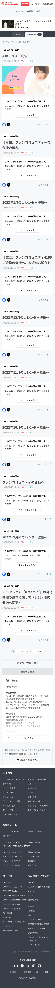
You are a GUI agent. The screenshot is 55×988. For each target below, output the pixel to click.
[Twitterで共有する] (8, 124)
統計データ (32, 865)
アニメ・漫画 (8, 792)
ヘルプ (30, 895)
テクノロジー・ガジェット (13, 779)
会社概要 (12, 972)
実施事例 (31, 861)
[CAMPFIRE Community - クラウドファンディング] (9, 3)
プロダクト (7, 783)
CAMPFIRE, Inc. (28, 977)
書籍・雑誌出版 (34, 801)
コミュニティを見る (27, 115)
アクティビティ (33, 34)
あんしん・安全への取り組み (39, 886)
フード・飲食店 (9, 788)
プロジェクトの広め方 (12, 865)
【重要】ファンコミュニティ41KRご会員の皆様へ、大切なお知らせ (27, 260)
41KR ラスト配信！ (16, 55)
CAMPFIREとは (33, 882)
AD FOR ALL (7, 913)
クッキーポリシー (35, 944)
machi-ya (6, 926)
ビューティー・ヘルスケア (38, 805)
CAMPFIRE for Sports (11, 904)
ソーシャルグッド (10, 814)
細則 (29, 915)
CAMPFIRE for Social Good (14, 895)
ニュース (31, 891)
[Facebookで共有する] (4, 124)
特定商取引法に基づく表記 (38, 924)
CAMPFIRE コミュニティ (12, 886)
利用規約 (31, 911)
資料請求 (25, 3)
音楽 (29, 783)
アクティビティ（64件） (12, 42)
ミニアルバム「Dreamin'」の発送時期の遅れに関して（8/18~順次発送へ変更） (27, 597)
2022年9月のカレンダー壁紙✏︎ (24, 537)
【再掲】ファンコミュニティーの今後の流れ (26, 145)
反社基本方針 (33, 933)
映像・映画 (32, 797)
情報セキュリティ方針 (36, 928)
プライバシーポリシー (36, 919)
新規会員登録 (48, 4)
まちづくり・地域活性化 (37, 779)
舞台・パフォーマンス (36, 810)
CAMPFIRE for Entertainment (14, 899)
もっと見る (43, 124)
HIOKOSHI (7, 917)
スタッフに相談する (35, 831)
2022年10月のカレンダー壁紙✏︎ (25, 427)
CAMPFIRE (7, 882)
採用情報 (27, 972)
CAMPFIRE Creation (10, 891)
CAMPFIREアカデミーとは (13, 852)
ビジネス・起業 (9, 805)
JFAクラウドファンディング (14, 921)
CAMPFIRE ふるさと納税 (12, 908)
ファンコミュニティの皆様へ (23, 482)
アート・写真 (8, 810)
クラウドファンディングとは (14, 856)
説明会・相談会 (34, 852)
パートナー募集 (42, 972)
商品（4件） (27, 42)
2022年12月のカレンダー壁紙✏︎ (25, 317)
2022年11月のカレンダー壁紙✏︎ (25, 372)
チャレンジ (32, 788)
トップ (18, 34)
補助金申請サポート (11, 930)
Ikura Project (23, 27)
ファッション (8, 797)
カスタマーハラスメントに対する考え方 (39, 939)
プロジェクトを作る (11, 831)
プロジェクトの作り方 (12, 861)
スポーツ (31, 792)
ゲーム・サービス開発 (12, 801)
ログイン (37, 4)
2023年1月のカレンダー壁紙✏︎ (24, 202)
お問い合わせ (33, 899)
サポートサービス (35, 856)
